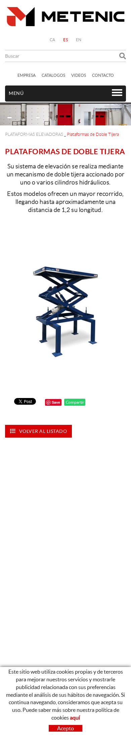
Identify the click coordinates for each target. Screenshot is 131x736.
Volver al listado (43, 431)
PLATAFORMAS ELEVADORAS (34, 134)
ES (65, 40)
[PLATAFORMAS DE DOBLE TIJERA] (65, 302)
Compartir (74, 402)
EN (79, 40)
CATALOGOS (53, 75)
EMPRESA (26, 75)
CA (52, 40)
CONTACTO (103, 75)
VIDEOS (78, 75)
